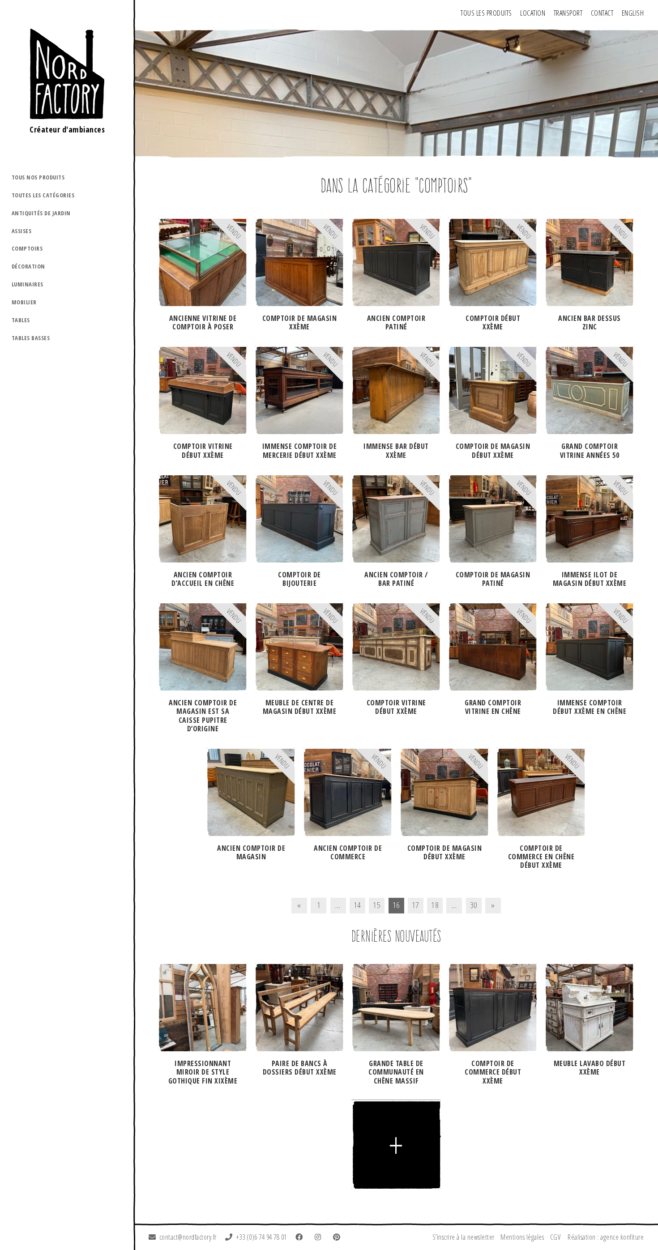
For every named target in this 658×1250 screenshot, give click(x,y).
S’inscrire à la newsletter (463, 1237)
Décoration (28, 266)
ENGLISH (633, 13)
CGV (555, 1237)
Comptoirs (27, 248)
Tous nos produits (38, 177)
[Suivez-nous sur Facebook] (300, 1237)
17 (415, 905)
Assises (22, 231)
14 (357, 905)
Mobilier (24, 302)
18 (435, 905)
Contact (602, 13)
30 (474, 905)
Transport (568, 13)
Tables (21, 320)
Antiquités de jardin (41, 213)
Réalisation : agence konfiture (606, 1237)
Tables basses (31, 338)
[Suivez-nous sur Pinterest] (338, 1237)
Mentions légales (522, 1237)
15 (376, 905)
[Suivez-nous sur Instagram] (320, 1237)
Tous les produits (486, 13)
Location (532, 13)
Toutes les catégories (43, 195)
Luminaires (27, 284)
